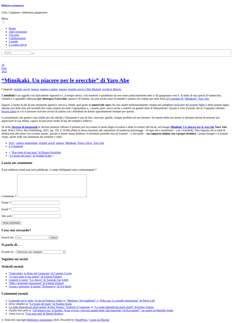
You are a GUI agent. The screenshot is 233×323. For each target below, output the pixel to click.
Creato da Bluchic (99, 319)
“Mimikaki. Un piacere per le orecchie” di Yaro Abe (65, 80)
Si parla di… (8, 251)
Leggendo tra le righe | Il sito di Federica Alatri (35, 300)
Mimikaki (70, 143)
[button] (3, 22)
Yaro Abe (98, 143)
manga (35, 89)
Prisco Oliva (85, 143)
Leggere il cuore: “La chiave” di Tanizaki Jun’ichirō (38, 279)
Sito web (6, 216)
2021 (12, 143)
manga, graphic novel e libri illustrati (80, 89)
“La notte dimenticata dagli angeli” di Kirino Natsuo (124, 307)
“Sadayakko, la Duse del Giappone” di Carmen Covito (40, 273)
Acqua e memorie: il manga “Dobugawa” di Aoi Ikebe (40, 286)
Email (5, 209)
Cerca (54, 237)
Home (12, 28)
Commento (8, 196)
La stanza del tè (18, 44)
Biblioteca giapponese (12, 5)
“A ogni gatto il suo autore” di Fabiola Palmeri (35, 276)
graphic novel (22, 89)
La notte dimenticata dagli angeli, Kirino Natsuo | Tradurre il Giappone (49, 307)
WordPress (81, 319)
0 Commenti (16, 146)
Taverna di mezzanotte (24, 127)
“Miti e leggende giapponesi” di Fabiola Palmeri (36, 283)
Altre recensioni (18, 31)
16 (2, 64)
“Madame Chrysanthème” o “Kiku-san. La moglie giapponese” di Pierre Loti (110, 300)
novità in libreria (111, 89)
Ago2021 (4, 70)
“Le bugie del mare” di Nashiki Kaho (30, 155)
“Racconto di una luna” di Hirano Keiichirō (36, 152)
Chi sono (14, 34)
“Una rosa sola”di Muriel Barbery (44, 313)
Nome (6, 202)
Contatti (13, 41)
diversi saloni (9, 111)
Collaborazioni (17, 38)
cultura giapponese (26, 143)
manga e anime (49, 89)
